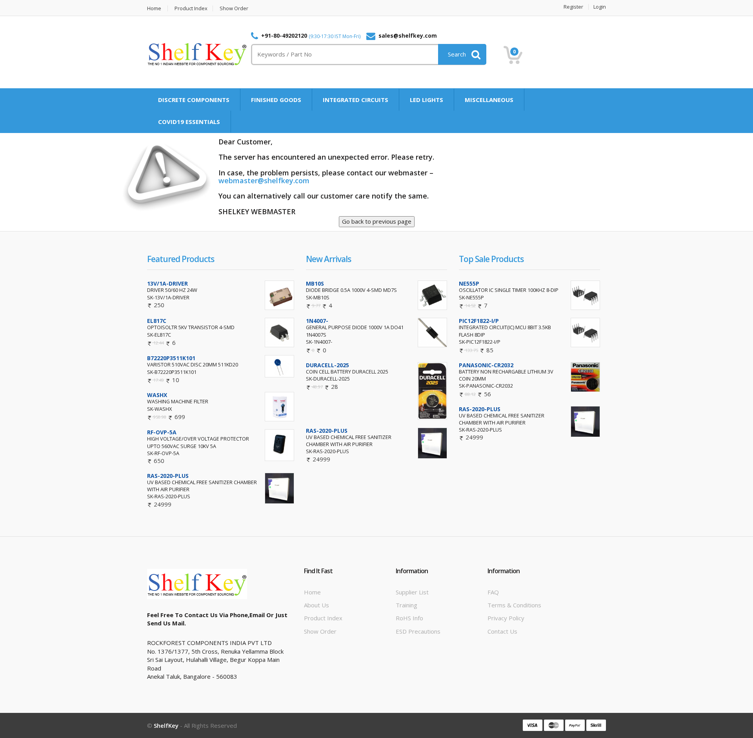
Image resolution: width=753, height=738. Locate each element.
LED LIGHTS (426, 100)
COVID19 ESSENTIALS (189, 122)
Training (406, 605)
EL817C (156, 320)
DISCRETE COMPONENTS (193, 100)
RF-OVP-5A (161, 432)
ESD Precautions (418, 631)
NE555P (469, 283)
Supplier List (412, 592)
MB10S (315, 283)
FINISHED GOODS (276, 100)
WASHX (157, 395)
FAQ (493, 592)
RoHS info (409, 618)
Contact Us (502, 631)
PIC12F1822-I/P (479, 320)
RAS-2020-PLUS (168, 475)
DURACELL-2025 (327, 365)
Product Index (191, 8)
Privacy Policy (505, 618)
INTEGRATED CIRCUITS (355, 100)
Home (154, 8)
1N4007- (317, 320)
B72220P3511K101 (171, 358)
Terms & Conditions (514, 605)
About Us (316, 605)
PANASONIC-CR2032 (486, 365)
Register (573, 7)
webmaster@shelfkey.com (263, 180)
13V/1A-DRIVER (167, 283)
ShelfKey (166, 725)
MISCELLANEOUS (489, 100)
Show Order (234, 8)
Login (599, 7)
